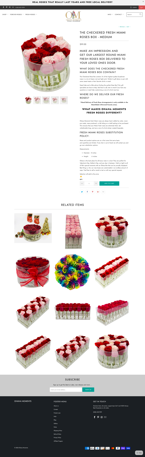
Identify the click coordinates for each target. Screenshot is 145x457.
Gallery (56, 423)
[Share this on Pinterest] (92, 192)
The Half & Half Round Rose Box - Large (112, 232)
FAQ (55, 416)
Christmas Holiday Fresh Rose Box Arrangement (33, 228)
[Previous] (17, 61)
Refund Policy (57, 434)
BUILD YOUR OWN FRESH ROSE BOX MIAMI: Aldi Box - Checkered (72, 351)
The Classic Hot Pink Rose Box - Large (112, 311)
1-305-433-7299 (20, 7)
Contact (118, 14)
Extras (55, 427)
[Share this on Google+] (98, 192)
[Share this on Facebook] (87, 192)
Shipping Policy (58, 430)
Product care (57, 413)
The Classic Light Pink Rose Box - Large (72, 232)
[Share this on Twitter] (82, 192)
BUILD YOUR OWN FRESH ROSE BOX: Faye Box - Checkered (112, 351)
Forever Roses (16, 14)
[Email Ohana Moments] (13, 7)
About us (56, 406)
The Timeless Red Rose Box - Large (33, 272)
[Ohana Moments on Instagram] (10, 7)
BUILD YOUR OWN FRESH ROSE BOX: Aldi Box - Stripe (33, 351)
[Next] (74, 61)
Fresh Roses (30, 14)
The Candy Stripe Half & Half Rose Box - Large (112, 272)
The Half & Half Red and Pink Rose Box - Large (33, 311)
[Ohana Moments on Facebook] (3, 7)
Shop (4, 14)
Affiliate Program (58, 441)
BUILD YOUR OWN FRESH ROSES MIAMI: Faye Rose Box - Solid (72, 272)
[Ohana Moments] (73, 16)
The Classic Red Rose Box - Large (72, 311)
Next (128, 27)
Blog (55, 420)
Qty (81, 179)
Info (110, 14)
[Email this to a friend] (103, 192)
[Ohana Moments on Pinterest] (6, 7)
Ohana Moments (23, 448)
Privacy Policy (57, 437)
